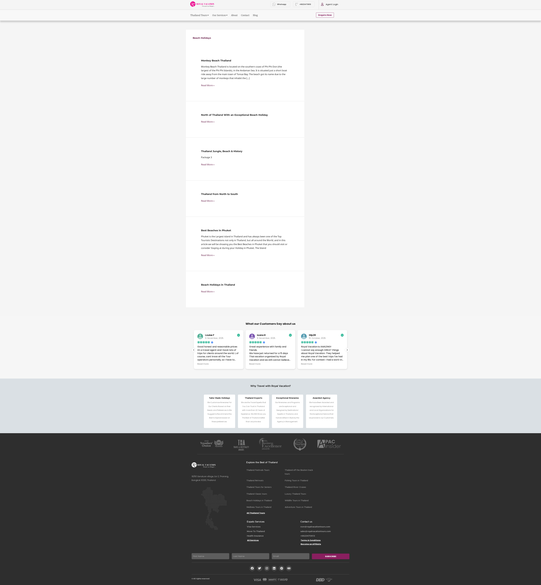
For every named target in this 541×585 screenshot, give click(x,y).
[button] (347, 350)
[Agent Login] (322, 4)
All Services (253, 540)
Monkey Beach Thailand (216, 60)
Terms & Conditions (311, 540)
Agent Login (332, 4)
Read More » (207, 85)
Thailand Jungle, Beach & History (221, 151)
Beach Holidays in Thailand (218, 284)
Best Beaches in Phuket (216, 230)
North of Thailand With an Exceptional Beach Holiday (234, 115)
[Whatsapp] (274, 4)
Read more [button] (203, 363)
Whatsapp (281, 4)
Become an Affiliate (311, 544)
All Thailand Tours (256, 513)
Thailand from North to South (219, 194)
